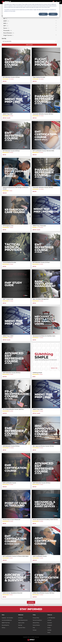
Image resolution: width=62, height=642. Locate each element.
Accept (43, 14)
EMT (5, 25)
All (5, 18)
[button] (60, 2)
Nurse (6, 28)
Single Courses (8, 35)
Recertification (8, 33)
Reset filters (29, 44)
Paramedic (7, 30)
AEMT (6, 21)
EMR (5, 23)
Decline (53, 14)
